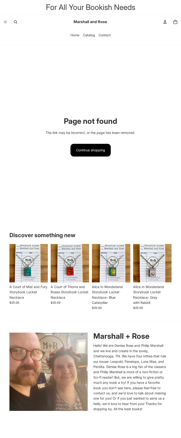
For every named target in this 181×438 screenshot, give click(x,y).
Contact (105, 35)
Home (74, 35)
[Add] (40, 275)
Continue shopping (90, 150)
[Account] (165, 22)
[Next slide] (42, 263)
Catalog (89, 35)
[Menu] (5, 22)
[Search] (15, 22)
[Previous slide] (14, 263)
